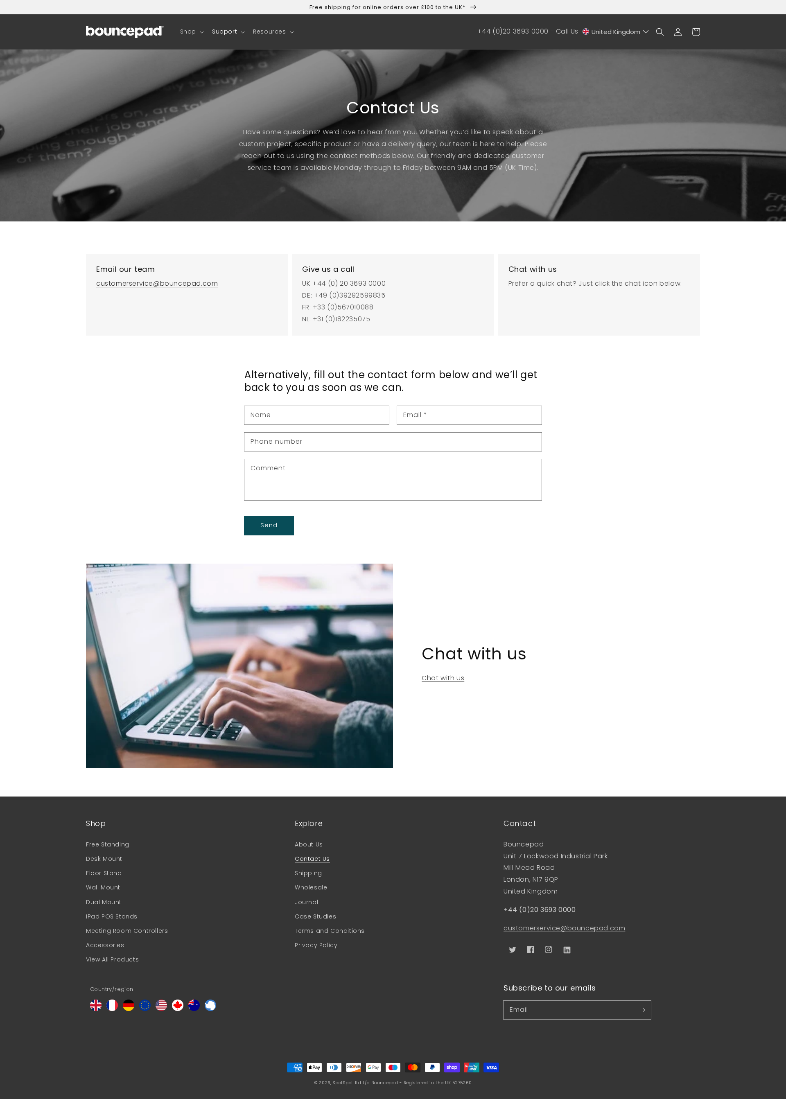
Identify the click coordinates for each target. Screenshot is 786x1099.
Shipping (308, 873)
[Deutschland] (128, 1008)
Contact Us (312, 859)
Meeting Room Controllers (127, 931)
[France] (112, 1008)
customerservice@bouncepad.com (157, 283)
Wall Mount (103, 887)
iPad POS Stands (112, 916)
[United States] (161, 1008)
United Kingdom (616, 31)
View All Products (112, 959)
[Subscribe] (642, 1010)
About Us (309, 844)
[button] (191, 31)
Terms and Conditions (330, 931)
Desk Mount (104, 859)
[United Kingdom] (96, 1008)
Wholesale (311, 887)
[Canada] (177, 1008)
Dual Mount (104, 902)
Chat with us (443, 678)
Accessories (105, 945)
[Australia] (194, 1008)
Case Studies (315, 916)
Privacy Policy (316, 945)
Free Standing (107, 844)
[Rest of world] (210, 1008)
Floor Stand (104, 873)
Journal (306, 902)
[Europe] (145, 1008)
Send (269, 525)
